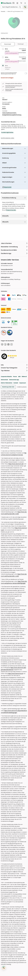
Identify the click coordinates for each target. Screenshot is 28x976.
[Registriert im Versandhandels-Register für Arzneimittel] (14, 322)
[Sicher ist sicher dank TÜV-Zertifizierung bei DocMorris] (3, 321)
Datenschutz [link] (4, 379)
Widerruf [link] (24, 376)
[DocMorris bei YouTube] (11, 344)
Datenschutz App (14, 379)
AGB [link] (19, 376)
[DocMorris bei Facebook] (5, 344)
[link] (3, 332)
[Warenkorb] (21, 3)
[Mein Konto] (17, 3)
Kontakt (16, 383)
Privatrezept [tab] (21, 44)
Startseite (3, 11)
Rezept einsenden (11, 210)
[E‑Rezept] (13, 3)
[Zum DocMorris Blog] (2, 344)
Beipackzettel (7, 187)
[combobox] (12, 7)
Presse (15, 376)
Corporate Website (6, 376)
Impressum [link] (22, 383)
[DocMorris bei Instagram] (8, 344)
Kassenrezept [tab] (7, 44)
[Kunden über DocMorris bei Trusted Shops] (9, 356)
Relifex (4, 108)
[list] (14, 22)
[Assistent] (4, 968)
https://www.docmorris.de (15, 463)
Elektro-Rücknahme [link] (6, 383)
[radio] (3, 49)
